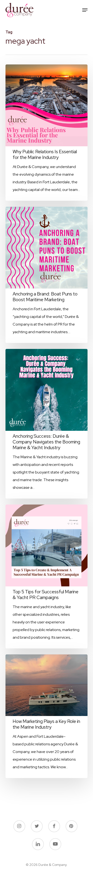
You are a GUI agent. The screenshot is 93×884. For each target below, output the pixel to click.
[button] (85, 10)
